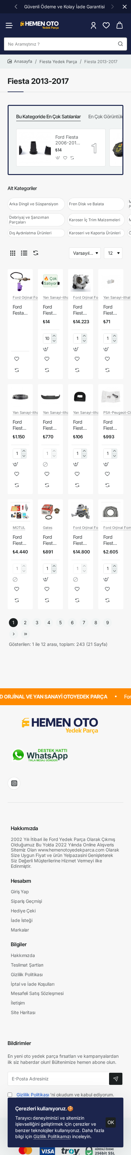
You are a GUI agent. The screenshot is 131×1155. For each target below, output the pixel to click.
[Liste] (24, 253)
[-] (54, 341)
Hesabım (21, 881)
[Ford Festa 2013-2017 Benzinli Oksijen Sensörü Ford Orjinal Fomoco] (20, 282)
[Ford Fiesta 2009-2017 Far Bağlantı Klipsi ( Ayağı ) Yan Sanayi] (111, 282)
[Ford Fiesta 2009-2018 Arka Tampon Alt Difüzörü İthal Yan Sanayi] (50, 397)
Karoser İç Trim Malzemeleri (94, 219)
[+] (54, 336)
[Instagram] (14, 783)
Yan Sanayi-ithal (56, 297)
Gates (47, 528)
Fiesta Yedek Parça (58, 61)
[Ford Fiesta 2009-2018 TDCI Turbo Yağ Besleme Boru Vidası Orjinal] (111, 397)
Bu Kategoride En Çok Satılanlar (48, 116)
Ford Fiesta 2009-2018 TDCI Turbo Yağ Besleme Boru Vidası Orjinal (110, 425)
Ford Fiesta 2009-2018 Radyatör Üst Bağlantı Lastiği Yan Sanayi (80, 425)
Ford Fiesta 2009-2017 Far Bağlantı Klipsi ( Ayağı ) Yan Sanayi (110, 310)
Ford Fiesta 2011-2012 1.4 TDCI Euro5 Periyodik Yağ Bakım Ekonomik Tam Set (20, 540)
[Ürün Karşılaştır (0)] (34, 253)
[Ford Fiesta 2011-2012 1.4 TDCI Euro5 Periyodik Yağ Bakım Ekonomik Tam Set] (20, 512)
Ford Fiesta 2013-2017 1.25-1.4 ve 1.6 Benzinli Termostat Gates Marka (50, 540)
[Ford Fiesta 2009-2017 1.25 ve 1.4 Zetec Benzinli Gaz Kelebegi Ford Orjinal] (81, 282)
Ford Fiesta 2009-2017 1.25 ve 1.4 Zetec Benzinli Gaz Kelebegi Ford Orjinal (80, 310)
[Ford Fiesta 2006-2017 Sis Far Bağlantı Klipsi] (35, 148)
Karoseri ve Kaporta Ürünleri (95, 232)
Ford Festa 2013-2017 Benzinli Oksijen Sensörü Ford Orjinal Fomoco (20, 310)
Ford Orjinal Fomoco (30, 297)
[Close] (124, 7)
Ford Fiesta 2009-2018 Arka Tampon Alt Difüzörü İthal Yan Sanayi (50, 425)
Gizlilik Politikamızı (52, 1136)
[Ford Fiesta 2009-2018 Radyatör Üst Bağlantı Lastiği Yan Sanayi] (81, 397)
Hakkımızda (24, 828)
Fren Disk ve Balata (86, 203)
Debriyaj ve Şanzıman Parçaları (29, 220)
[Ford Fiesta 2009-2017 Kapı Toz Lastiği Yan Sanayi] (20, 397)
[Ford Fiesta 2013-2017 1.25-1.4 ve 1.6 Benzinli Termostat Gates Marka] (50, 512)
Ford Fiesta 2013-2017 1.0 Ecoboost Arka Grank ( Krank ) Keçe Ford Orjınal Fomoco (110, 540)
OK (110, 1122)
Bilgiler (19, 944)
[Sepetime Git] (119, 25)
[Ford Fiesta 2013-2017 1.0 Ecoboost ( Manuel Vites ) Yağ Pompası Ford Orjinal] (81, 512)
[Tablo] (13, 253)
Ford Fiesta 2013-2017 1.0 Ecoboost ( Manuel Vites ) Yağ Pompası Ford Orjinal (80, 540)
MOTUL (19, 528)
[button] (16, 6)
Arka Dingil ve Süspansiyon (33, 203)
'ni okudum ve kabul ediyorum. (65, 1094)
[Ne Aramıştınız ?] (120, 44)
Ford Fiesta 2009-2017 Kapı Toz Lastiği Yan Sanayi (20, 425)
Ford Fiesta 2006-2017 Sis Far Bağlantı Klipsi (67, 140)
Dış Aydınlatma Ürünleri (30, 232)
